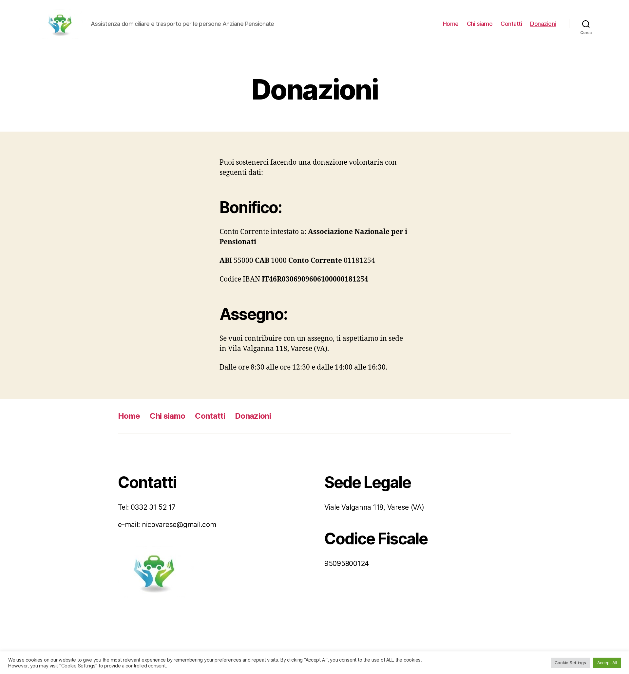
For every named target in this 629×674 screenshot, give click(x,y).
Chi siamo (480, 23)
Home (451, 23)
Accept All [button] (607, 662)
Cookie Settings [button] (570, 662)
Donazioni (543, 23)
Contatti (511, 23)
